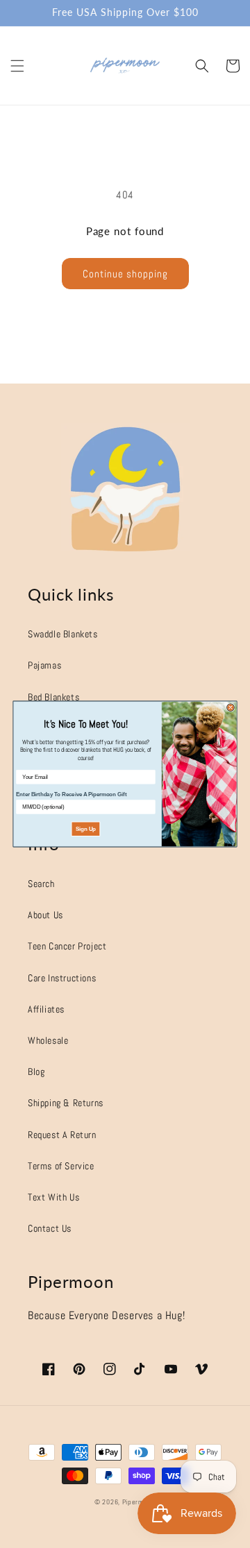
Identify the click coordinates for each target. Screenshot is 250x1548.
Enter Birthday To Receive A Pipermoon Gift (71, 794)
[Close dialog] (231, 708)
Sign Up (86, 829)
